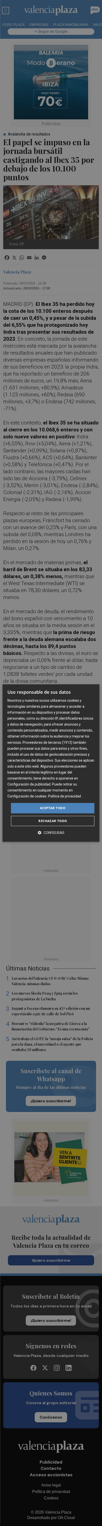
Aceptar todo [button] (53, 808)
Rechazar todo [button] (52, 821)
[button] (51, 832)
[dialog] (50, 763)
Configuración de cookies (27, 796)
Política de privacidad (64, 796)
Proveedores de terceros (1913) (47, 742)
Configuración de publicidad (29, 784)
